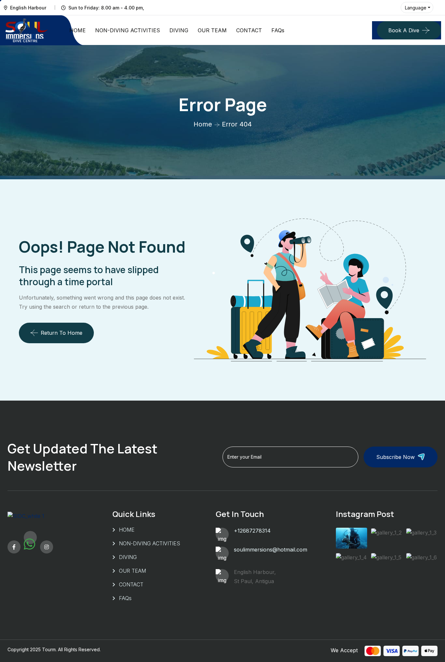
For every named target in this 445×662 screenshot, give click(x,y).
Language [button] (415, 7)
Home (203, 124)
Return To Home (61, 333)
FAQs (277, 30)
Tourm (49, 649)
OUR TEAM (212, 30)
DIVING (178, 30)
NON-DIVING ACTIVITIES (127, 30)
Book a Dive (403, 30)
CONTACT (249, 30)
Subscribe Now (395, 457)
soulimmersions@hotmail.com (270, 549)
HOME (77, 30)
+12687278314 (252, 530)
